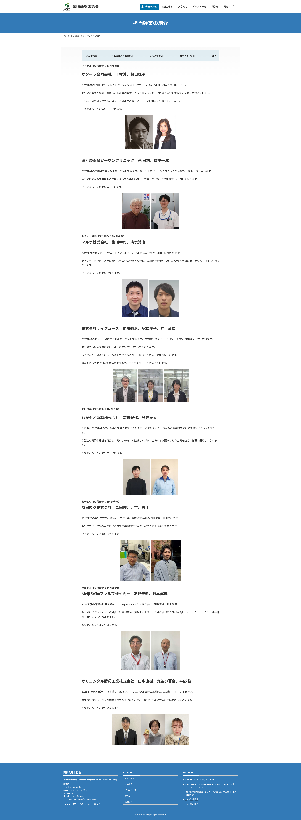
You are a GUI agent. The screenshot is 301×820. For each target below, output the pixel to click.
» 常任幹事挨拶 (156, 55)
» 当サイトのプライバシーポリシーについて (81, 804)
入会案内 (128, 784)
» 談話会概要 (91, 55)
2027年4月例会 (191, 799)
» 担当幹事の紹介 (187, 55)
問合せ (128, 796)
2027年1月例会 (191, 804)
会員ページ (151, 6)
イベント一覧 (130, 790)
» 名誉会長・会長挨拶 (122, 55)
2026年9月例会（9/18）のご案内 (199, 780)
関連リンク (129, 802)
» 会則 (213, 55)
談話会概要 (129, 778)
